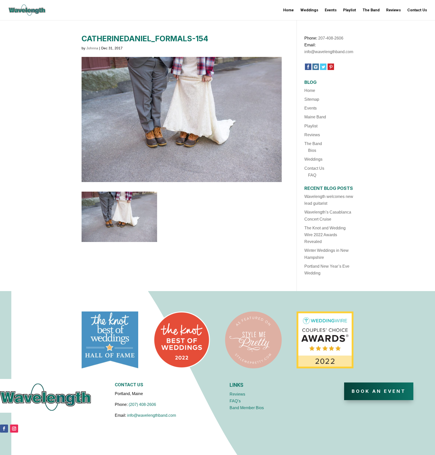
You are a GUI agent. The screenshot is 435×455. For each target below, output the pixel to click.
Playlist (349, 10)
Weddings (309, 10)
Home (288, 10)
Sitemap (311, 99)
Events (331, 10)
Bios (312, 150)
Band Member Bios (247, 408)
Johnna (92, 48)
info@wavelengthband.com (328, 52)
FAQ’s (235, 401)
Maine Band (315, 117)
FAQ (312, 175)
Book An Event (379, 391)
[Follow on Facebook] (4, 429)
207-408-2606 (330, 38)
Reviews (393, 10)
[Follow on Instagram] (14, 429)
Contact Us (417, 10)
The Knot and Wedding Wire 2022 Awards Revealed (325, 235)
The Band (371, 10)
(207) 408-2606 (142, 404)
